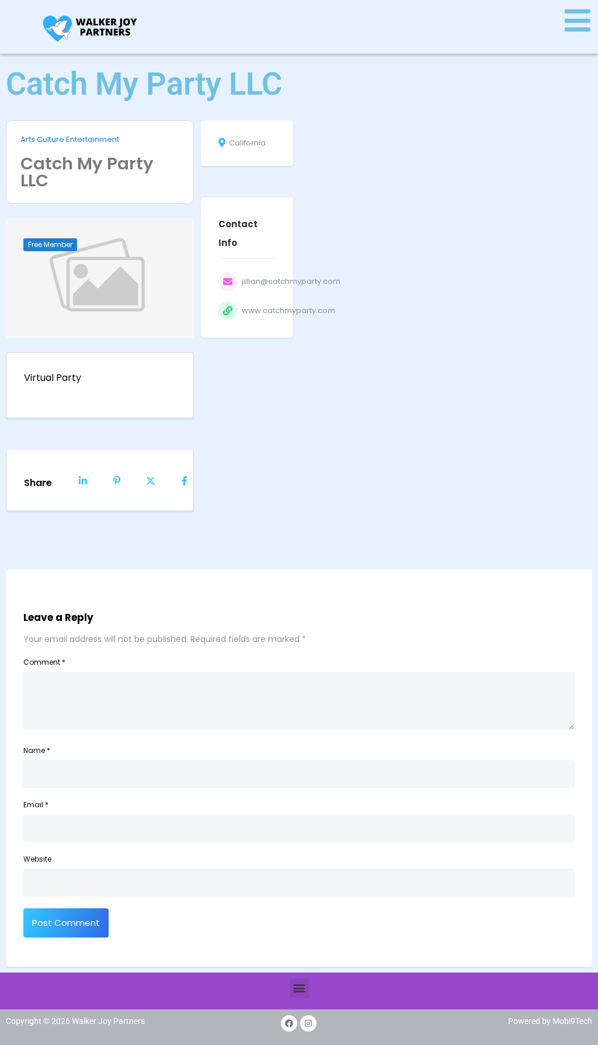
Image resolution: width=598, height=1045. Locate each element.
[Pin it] (117, 480)
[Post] (150, 480)
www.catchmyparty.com (288, 310)
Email (35, 805)
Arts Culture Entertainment (69, 139)
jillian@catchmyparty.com (291, 281)
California (247, 143)
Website (37, 859)
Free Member (50, 244)
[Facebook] (289, 1023)
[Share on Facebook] (184, 480)
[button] (299, 988)
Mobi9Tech (572, 1021)
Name (36, 750)
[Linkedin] (83, 480)
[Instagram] (308, 1023)
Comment (44, 662)
